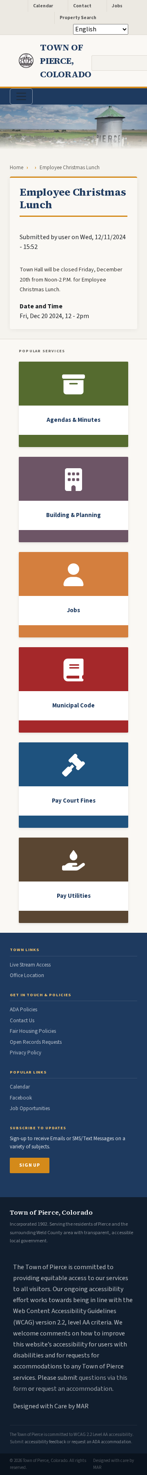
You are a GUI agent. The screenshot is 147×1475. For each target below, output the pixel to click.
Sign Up (29, 1165)
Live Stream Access (30, 965)
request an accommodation (74, 1388)
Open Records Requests (36, 1042)
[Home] (29, 60)
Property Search (78, 17)
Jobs (117, 5)
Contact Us (22, 1020)
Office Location (27, 975)
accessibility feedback (45, 1442)
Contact (82, 5)
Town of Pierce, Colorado (65, 60)
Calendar (43, 5)
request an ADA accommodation (101, 1442)
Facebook (21, 1098)
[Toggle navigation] (21, 96)
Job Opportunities (30, 1108)
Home (16, 167)
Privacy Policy (25, 1052)
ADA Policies (23, 1009)
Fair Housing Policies (33, 1031)
